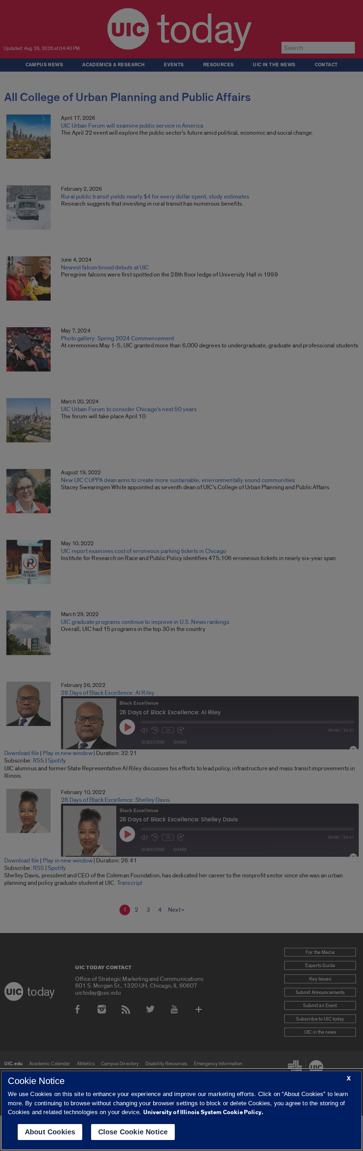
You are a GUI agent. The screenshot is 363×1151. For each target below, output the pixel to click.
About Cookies (50, 1132)
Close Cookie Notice (133, 1132)
